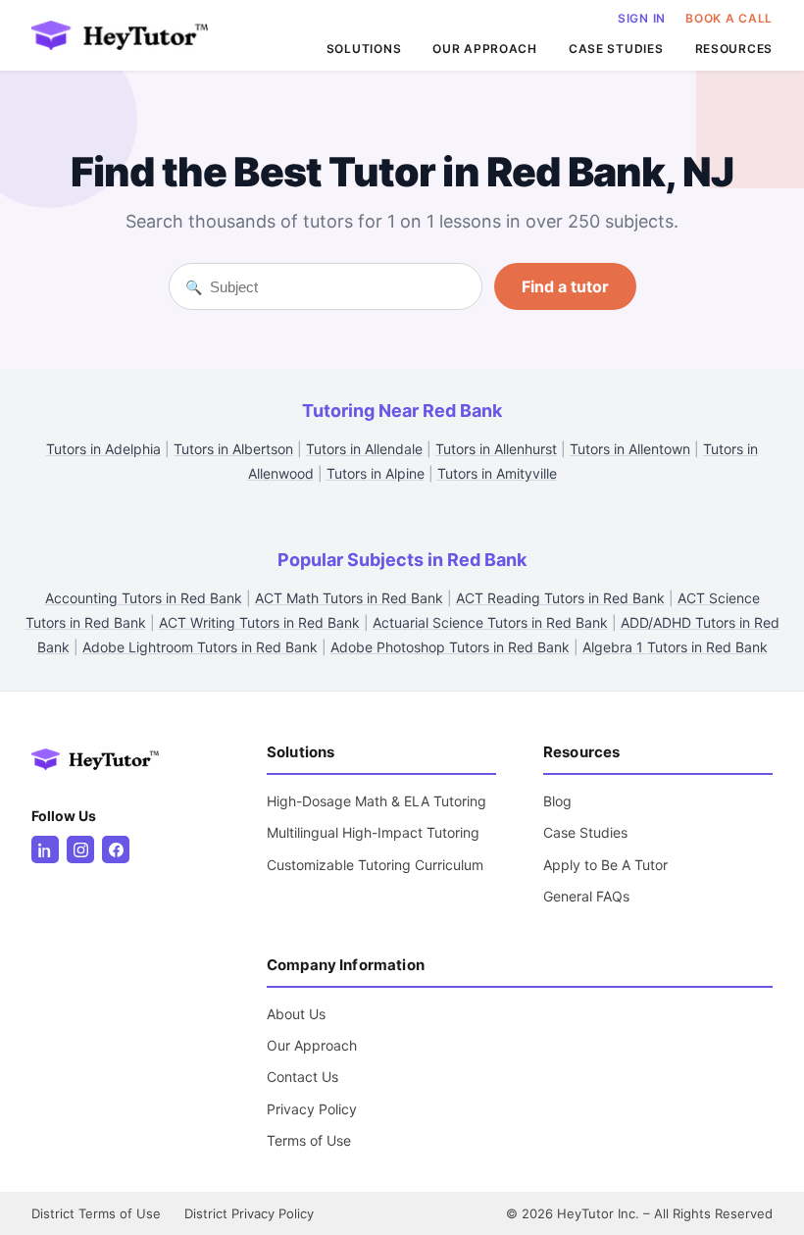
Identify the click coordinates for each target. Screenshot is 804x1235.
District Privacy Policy (249, 1213)
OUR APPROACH (484, 48)
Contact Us (302, 1076)
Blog (557, 801)
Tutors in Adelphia (103, 448)
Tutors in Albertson (233, 448)
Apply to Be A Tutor (605, 864)
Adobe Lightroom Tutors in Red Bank (200, 647)
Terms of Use (309, 1140)
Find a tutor (565, 286)
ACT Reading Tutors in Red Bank (560, 598)
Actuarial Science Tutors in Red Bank (490, 622)
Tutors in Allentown (630, 448)
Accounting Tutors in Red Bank (143, 598)
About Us (296, 1013)
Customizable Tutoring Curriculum (375, 864)
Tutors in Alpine (376, 473)
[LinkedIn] (45, 849)
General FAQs (586, 896)
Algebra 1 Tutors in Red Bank (675, 647)
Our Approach (312, 1045)
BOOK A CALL (729, 18)
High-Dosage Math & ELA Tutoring (376, 801)
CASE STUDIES (616, 48)
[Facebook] (115, 849)
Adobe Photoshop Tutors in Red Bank (450, 647)
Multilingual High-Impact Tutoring (373, 832)
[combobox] (338, 287)
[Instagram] (80, 849)
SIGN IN (642, 18)
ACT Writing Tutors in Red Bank (259, 622)
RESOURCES (734, 48)
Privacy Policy (312, 1109)
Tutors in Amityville (497, 473)
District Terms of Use (96, 1213)
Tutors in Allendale (364, 448)
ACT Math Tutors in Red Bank (349, 598)
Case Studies (585, 832)
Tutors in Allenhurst (496, 448)
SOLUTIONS (364, 48)
